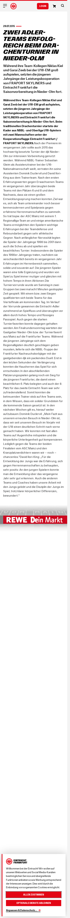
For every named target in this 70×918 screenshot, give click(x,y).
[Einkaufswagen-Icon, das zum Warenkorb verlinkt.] (54, 6)
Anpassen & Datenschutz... (21, 910)
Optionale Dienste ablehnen (33, 903)
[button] (62, 5)
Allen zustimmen (33, 894)
